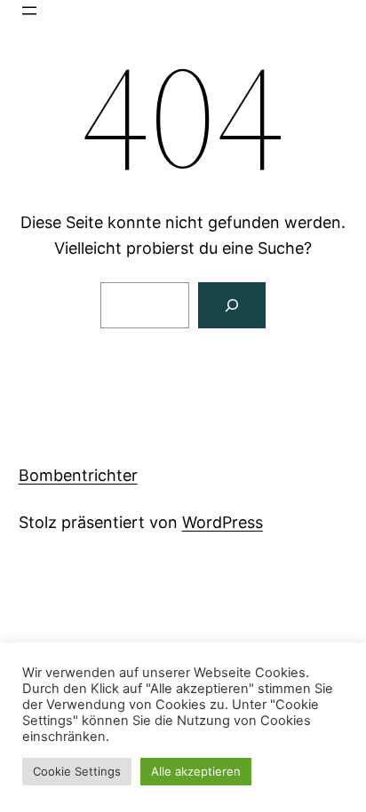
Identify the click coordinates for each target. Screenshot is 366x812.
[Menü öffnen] (29, 10)
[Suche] (232, 305)
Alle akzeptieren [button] (196, 771)
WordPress (222, 522)
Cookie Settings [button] (77, 771)
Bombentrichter (78, 475)
